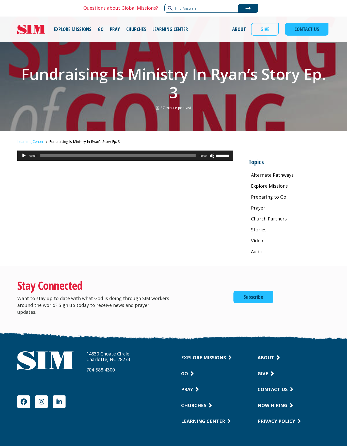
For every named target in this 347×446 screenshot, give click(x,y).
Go (184, 373)
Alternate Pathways (272, 175)
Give (263, 373)
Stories (258, 230)
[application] (125, 156)
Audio (257, 251)
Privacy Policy (276, 421)
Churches (193, 405)
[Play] (23, 158)
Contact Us (273, 389)
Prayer (258, 208)
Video (257, 240)
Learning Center (30, 141)
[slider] (223, 155)
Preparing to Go (268, 197)
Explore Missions (269, 186)
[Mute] (212, 158)
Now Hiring (272, 405)
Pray (187, 389)
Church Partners (269, 219)
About (266, 357)
